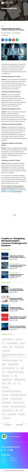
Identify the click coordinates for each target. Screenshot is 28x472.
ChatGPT (4, 347)
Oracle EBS (5, 395)
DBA (21, 360)
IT (11, 376)
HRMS (22, 368)
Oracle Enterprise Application (18, 395)
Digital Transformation (8, 368)
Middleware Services (19, 379)
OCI (19, 383)
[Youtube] (11, 449)
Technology (21, 414)
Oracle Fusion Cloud (14, 263)
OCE (14, 383)
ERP (2, 26)
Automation (18, 339)
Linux (15, 376)
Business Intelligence (12, 343)
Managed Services (7, 379)
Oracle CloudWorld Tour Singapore (11, 391)
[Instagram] (8, 449)
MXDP (3, 383)
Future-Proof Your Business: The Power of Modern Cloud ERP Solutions (17, 326)
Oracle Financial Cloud (16, 399)
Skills (3, 414)
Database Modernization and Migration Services (12, 355)
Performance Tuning (7, 410)
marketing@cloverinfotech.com (15, 190)
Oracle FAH (5, 399)
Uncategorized (6, 418)
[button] (25, 3)
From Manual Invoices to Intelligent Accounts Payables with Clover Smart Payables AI (17, 275)
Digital (4, 364)
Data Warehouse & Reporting (10, 360)
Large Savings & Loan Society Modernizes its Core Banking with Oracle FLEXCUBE (17, 317)
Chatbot (22, 343)
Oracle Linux (5, 406)
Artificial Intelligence (14, 272)
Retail (16, 410)
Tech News (12, 254)
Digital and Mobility (13, 364)
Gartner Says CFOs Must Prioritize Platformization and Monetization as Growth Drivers (18, 256)
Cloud (11, 347)
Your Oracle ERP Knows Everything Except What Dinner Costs (16, 289)
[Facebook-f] (4, 449)
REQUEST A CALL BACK (7, 191)
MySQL (9, 383)
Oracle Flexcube (6, 402)
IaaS (3, 372)
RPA (22, 410)
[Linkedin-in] (1, 449)
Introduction (5, 376)
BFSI (3, 343)
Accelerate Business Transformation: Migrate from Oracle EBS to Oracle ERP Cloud (18, 308)
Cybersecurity (6, 351)
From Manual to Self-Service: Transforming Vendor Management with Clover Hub (17, 265)
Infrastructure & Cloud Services (15, 372)
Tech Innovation (11, 414)
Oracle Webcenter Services (18, 406)
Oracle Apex (5, 387)
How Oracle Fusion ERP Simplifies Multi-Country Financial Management (16, 299)
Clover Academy (19, 347)
